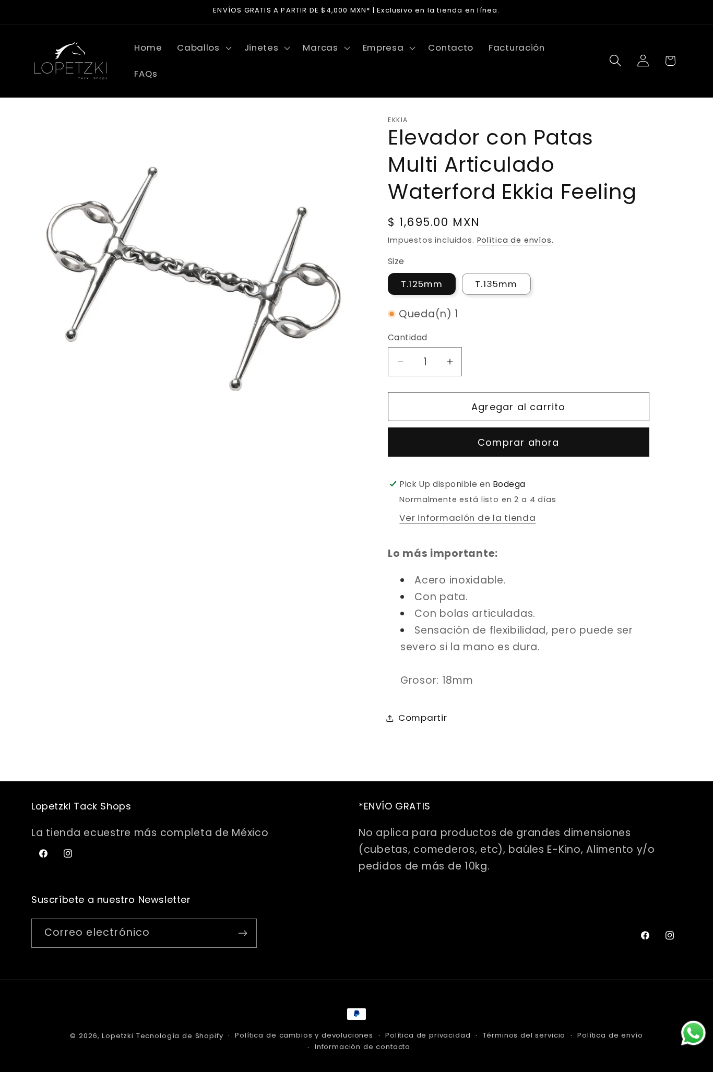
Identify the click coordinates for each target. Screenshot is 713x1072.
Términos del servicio (524, 1035)
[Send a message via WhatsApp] (693, 1033)
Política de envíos (514, 240)
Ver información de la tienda (467, 517)
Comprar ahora (519, 442)
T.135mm (496, 284)
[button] (203, 48)
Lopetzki (118, 1036)
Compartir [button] (422, 717)
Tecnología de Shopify (179, 1036)
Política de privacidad (427, 1035)
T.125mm (422, 284)
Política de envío (610, 1035)
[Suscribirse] (242, 933)
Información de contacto (362, 1047)
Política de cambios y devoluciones (304, 1035)
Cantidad (407, 337)
